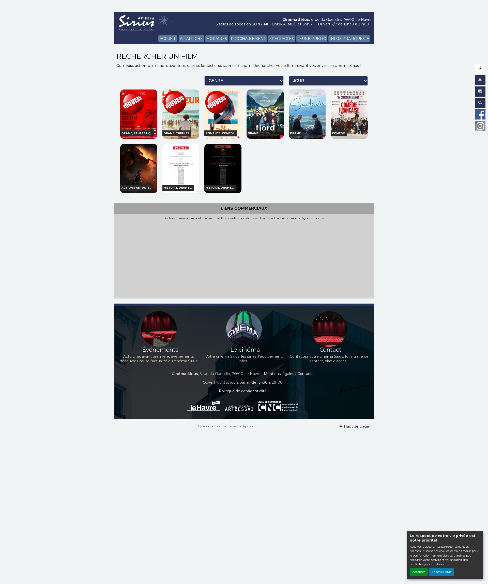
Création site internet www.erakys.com (226, 426)
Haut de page (356, 426)
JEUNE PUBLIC (312, 38)
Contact (304, 373)
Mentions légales (279, 373)
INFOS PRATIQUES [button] (348, 38)
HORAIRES (217, 38)
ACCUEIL (168, 38)
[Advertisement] (244, 258)
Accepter (419, 572)
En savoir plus (441, 572)
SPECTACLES (281, 38)
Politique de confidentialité (243, 391)
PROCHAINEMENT (248, 38)
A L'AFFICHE (191, 38)
